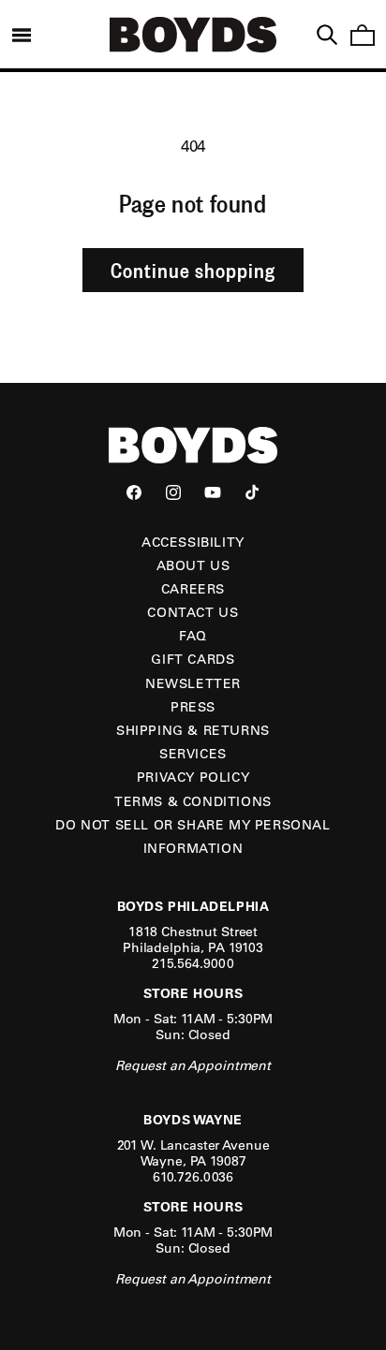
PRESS (193, 706)
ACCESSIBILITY (193, 542)
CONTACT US (192, 612)
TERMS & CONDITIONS (193, 801)
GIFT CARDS (192, 659)
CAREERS (193, 588)
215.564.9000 (193, 963)
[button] (21, 34)
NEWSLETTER (193, 683)
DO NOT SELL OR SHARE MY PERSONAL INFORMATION (192, 836)
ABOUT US (193, 565)
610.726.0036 (193, 1176)
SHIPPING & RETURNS (193, 730)
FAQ (193, 635)
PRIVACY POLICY (193, 777)
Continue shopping (193, 270)
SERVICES (193, 753)
